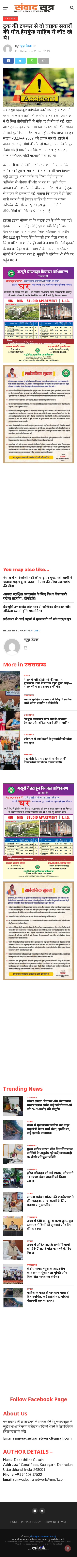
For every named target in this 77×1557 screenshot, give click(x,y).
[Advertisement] (38, 1352)
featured (33, 630)
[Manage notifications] (68, 1548)
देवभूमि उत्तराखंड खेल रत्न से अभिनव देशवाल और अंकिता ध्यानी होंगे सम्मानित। (37, 609)
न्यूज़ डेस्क (26, 46)
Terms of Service (55, 1522)
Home (14, 1522)
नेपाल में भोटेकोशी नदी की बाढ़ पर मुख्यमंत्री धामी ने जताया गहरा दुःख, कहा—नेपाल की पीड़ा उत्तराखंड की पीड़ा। (37, 581)
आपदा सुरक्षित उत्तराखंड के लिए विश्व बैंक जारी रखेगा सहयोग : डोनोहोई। (35, 596)
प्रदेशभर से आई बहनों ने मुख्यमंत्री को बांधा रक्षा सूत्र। (37, 619)
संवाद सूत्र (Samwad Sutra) (43, 1536)
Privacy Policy (31, 1522)
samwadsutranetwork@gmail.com (42, 1438)
